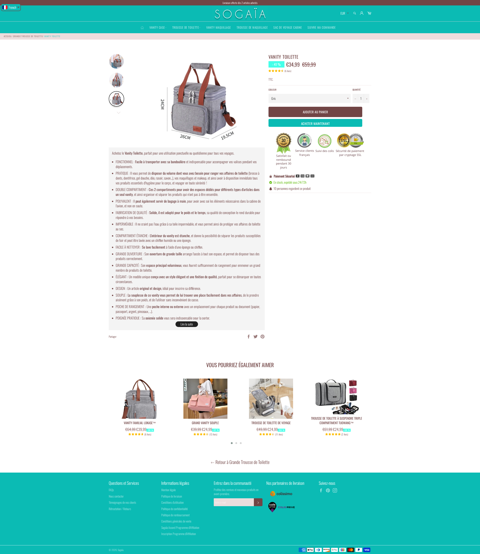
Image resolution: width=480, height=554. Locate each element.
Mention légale (168, 490)
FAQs (111, 490)
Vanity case (157, 27)
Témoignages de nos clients (122, 502)
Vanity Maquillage (218, 27)
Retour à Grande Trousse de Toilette (241, 462)
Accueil (7, 36)
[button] (232, 443)
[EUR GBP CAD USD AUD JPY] (344, 13)
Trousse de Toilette (185, 27)
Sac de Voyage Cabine (287, 27)
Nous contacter (116, 496)
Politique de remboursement (175, 515)
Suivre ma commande (322, 27)
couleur (272, 89)
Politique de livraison (171, 496)
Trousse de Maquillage (252, 27)
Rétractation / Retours (120, 509)
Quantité (356, 89)
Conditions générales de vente (176, 521)
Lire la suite (187, 324)
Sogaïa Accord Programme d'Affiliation (180, 527)
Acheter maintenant (315, 123)
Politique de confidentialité (174, 509)
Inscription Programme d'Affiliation (178, 533)
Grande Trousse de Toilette (28, 36)
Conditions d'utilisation (172, 502)
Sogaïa (120, 550)
